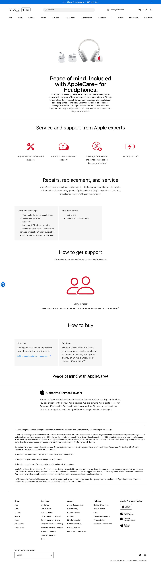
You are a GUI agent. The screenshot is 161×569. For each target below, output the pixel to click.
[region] (80, 45)
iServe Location (73, 528)
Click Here (95, 2)
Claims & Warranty (101, 505)
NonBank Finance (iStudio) (52, 524)
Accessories (19, 528)
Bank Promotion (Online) (51, 516)
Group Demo (46, 509)
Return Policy (99, 509)
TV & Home (19, 524)
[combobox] (69, 10)
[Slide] (80, 45)
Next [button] (151, 2)
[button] (80, 425)
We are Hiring (72, 509)
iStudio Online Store (124, 560)
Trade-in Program (48, 531)
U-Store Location (74, 524)
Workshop (45, 505)
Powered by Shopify (139, 560)
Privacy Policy (99, 520)
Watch (17, 516)
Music (16, 520)
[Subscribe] (50, 555)
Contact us (71, 516)
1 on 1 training (46, 512)
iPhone (17, 512)
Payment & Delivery (102, 516)
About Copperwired (75, 505)
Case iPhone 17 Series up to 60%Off (81, 2)
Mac (16, 505)
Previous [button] (10, 2)
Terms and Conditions (103, 524)
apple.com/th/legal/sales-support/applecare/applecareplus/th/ (76, 474)
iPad (16, 509)
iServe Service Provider (76, 531)
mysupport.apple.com (72, 354)
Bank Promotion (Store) (50, 520)
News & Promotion (48, 535)
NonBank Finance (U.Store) (52, 528)
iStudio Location (74, 520)
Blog (43, 539)
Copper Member (73, 512)
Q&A (95, 512)
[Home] (14, 10)
